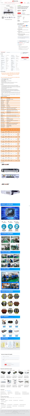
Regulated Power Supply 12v (3, 401)
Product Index (27, 410)
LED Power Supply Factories (3, 404)
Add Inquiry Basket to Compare (9, 19)
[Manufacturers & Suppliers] (15, 1)
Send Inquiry (25, 57)
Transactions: (26, 42)
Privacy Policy (24, 413)
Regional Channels (23, 410)
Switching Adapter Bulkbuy (9, 407)
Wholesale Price (17, 410)
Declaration (21, 413)
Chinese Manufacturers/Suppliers (9, 410)
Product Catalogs (8, 390)
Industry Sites (20, 410)
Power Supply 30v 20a (21, 400)
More (1, 408)
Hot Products (2, 410)
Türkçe (12, 412)
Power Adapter (2, 400)
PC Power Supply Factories (9, 404)
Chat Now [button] (25, 59)
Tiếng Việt (14, 412)
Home (1, 4)
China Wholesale (14, 410)
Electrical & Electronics (4, 4)
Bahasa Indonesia (17, 412)
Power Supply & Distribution (8, 4)
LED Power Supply (10, 400)
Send (5, 364)
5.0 (23, 53)
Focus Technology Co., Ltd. (11, 413)
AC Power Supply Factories (16, 404)
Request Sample (28, 14)
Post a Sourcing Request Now (8, 365)
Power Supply (6, 400)
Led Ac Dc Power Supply (3, 407)
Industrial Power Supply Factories (23, 404)
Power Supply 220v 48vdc (15, 400)
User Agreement (18, 413)
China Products (5, 410)
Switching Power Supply (13, 4)
